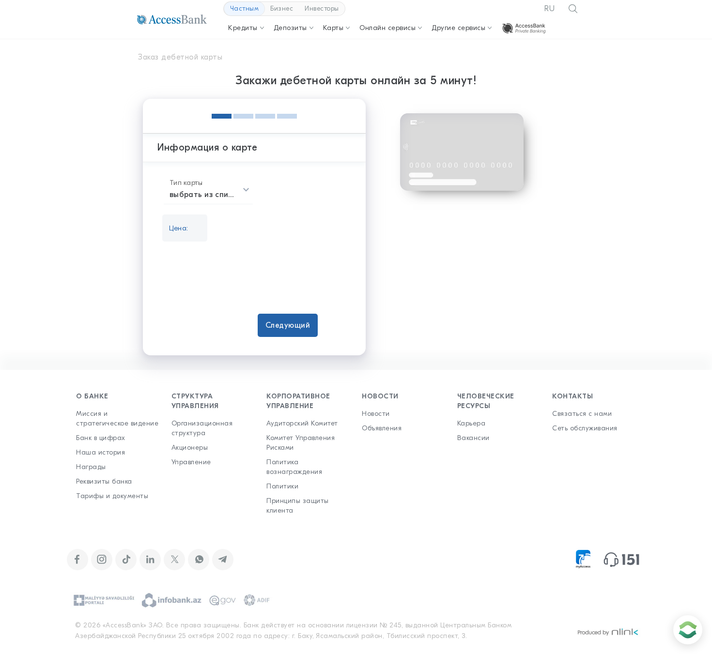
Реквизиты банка (104, 481)
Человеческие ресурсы (485, 401)
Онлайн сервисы (387, 28)
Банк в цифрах (100, 438)
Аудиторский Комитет (302, 423)
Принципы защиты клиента (297, 506)
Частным (244, 9)
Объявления (382, 428)
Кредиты (243, 28)
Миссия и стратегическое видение (117, 418)
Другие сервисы (458, 28)
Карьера (471, 423)
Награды (91, 467)
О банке (92, 396)
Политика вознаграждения (294, 467)
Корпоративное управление (298, 401)
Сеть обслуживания (585, 428)
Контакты (572, 396)
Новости (380, 396)
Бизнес (281, 9)
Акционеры (189, 447)
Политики (282, 486)
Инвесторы (322, 9)
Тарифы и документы (112, 496)
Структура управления (195, 401)
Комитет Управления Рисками (300, 443)
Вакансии (473, 438)
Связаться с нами (582, 414)
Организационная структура (202, 428)
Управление (191, 462)
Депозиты (290, 28)
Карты (333, 28)
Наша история (100, 452)
